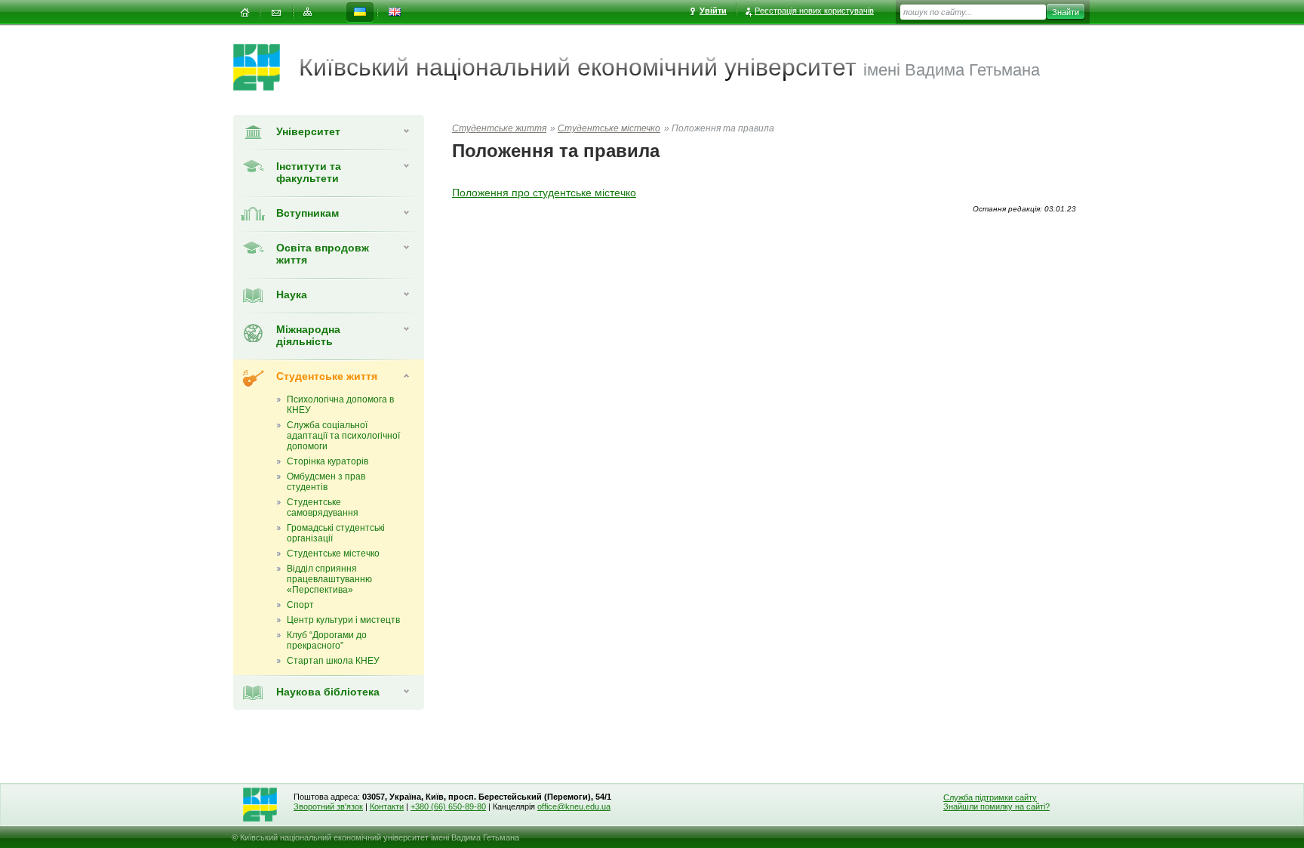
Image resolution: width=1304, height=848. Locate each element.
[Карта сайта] (308, 12)
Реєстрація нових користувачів (814, 10)
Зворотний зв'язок (328, 806)
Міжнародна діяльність (308, 335)
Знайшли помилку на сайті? (996, 806)
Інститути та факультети (308, 172)
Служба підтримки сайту (990, 797)
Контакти (387, 806)
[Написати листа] (276, 12)
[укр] (360, 12)
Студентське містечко (609, 128)
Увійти (713, 10)
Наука (291, 294)
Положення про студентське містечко (544, 193)
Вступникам (307, 213)
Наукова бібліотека (328, 692)
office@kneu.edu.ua (573, 806)
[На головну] (244, 12)
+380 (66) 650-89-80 (448, 806)
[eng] (394, 12)
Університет (308, 131)
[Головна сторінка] (266, 67)
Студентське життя (326, 376)
